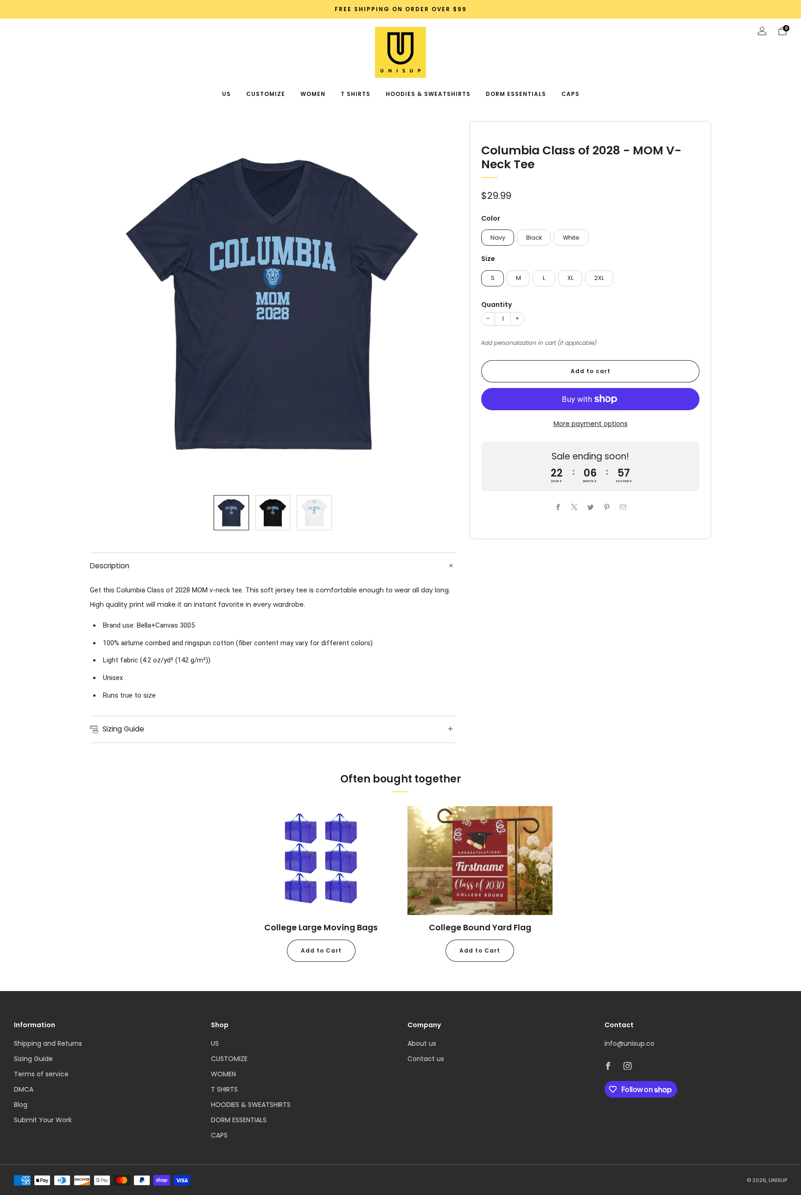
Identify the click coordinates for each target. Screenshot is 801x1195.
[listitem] (400, 9)
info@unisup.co (629, 1043)
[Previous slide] (108, 304)
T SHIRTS (355, 94)
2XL (599, 278)
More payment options (590, 423)
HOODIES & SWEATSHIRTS (428, 94)
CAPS (570, 94)
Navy (497, 237)
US (226, 94)
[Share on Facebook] (558, 507)
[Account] (762, 31)
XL (570, 278)
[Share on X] (574, 507)
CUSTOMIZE (265, 94)
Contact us (425, 1058)
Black (534, 237)
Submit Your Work (43, 1120)
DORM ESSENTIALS (516, 94)
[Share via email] (623, 507)
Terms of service (41, 1074)
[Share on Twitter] (590, 507)
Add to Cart (321, 950)
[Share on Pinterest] (606, 507)
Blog (20, 1104)
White (571, 237)
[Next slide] (437, 304)
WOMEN (312, 94)
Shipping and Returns (48, 1043)
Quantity (496, 304)
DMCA (23, 1089)
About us (421, 1043)
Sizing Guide (33, 1058)
